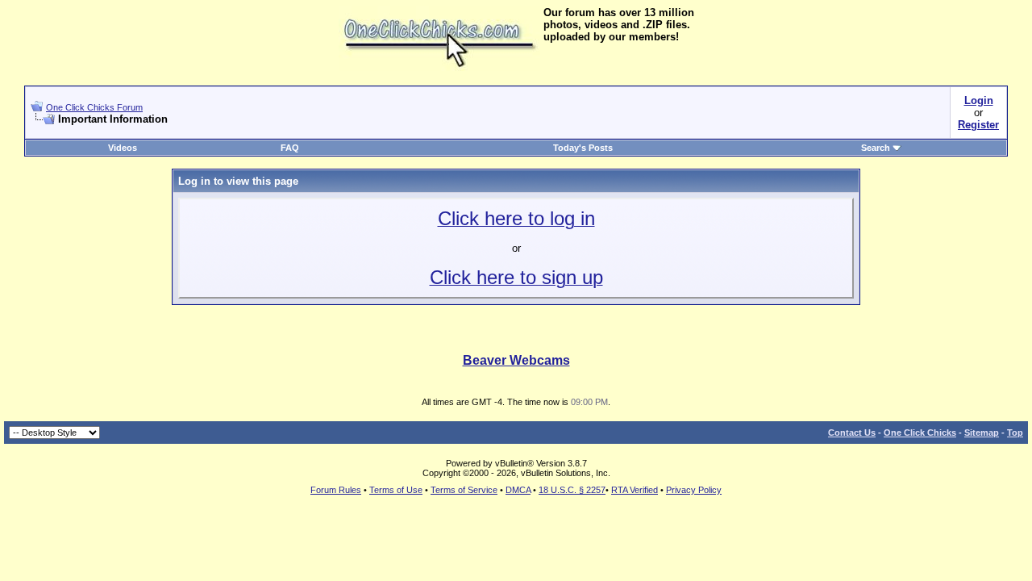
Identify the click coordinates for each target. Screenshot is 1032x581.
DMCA (518, 490)
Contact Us (852, 432)
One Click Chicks (920, 432)
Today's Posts (583, 148)
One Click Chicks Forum (94, 107)
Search (875, 148)
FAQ (290, 148)
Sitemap (981, 432)
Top (1015, 432)
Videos (122, 148)
